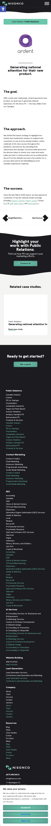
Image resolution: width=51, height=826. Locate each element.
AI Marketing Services (15, 619)
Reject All (25, 821)
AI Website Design (13, 625)
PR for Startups (12, 400)
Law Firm (9, 546)
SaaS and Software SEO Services (20, 532)
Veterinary (10, 540)
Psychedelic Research (15, 529)
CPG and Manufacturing (16, 507)
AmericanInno (33, 203)
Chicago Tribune (18, 200)
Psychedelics (11, 403)
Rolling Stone (31, 200)
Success (9, 697)
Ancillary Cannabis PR (15, 414)
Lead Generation (14, 668)
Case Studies (11, 733)
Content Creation (13, 458)
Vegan (8, 538)
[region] (25, 805)
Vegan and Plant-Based (15, 409)
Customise (25, 814)
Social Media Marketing (15, 470)
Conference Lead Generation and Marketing (24, 675)
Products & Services (14, 420)
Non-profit (10, 524)
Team (8, 694)
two (10, 203)
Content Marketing (15, 454)
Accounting (10, 495)
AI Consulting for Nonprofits (17, 630)
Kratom (9, 397)
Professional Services (15, 526)
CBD (8, 501)
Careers (9, 702)
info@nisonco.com (13, 778)
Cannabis (9, 498)
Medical (9, 521)
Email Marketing (12, 461)
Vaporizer (10, 535)
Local (8, 518)
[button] (25, 263)
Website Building (14, 657)
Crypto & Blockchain (14, 549)
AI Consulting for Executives (17, 627)
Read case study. (15, 329)
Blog (8, 727)
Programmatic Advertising (16, 467)
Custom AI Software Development (20, 622)
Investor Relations (13, 411)
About (8, 691)
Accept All (25, 807)
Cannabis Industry (13, 394)
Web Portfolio (12, 662)
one (5, 203)
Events (9, 735)
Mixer (8, 741)
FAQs (8, 730)
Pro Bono (10, 738)
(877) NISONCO (13, 774)
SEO (8, 491)
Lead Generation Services (16, 672)
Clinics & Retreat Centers (16, 504)
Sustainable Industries (15, 406)
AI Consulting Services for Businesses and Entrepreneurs (23, 615)
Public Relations (14, 390)
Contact (9, 700)
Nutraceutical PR (13, 417)
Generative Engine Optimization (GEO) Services (25, 512)
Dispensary (10, 509)
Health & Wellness (13, 515)
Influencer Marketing (14, 464)
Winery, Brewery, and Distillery (18, 543)
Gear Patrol (18, 203)
